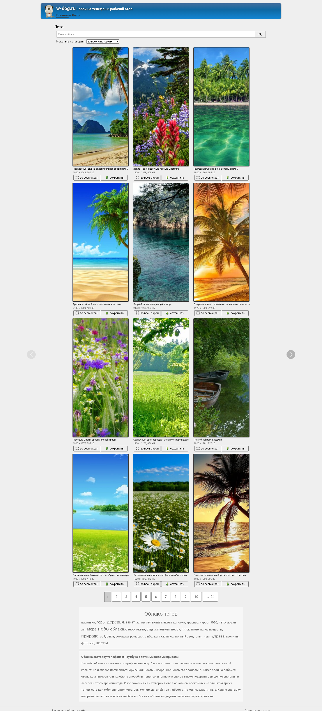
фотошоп (87, 643)
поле (195, 629)
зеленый (153, 622)
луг (83, 629)
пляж (186, 629)
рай (102, 636)
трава (219, 636)
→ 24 (210, 597)
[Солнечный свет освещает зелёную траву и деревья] (161, 377)
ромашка (122, 636)
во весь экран (89, 177)
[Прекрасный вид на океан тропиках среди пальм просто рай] (101, 106)
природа (90, 636)
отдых (151, 629)
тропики (232, 636)
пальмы (163, 629)
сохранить (117, 177)
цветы (102, 642)
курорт (205, 622)
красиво (192, 622)
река (110, 636)
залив (140, 622)
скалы (164, 636)
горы (101, 622)
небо (103, 629)
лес (214, 622)
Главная (62, 15)
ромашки (136, 636)
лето (222, 622)
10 (196, 597)
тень (198, 636)
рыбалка (151, 636)
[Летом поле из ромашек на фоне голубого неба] (161, 513)
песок (175, 629)
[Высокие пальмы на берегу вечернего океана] (221, 513)
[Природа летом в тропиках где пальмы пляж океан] (221, 242)
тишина (207, 636)
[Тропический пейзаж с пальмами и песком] (101, 242)
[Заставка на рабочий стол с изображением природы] (101, 513)
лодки (231, 622)
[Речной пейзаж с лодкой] (221, 377)
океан (140, 629)
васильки (88, 622)
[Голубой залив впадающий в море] (161, 242)
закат (130, 622)
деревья (115, 622)
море (92, 629)
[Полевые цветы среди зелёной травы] (101, 377)
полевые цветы (211, 629)
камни (166, 622)
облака (117, 629)
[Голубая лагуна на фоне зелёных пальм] (221, 106)
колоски (179, 622)
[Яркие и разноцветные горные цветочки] (161, 106)
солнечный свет (181, 636)
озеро (130, 629)
